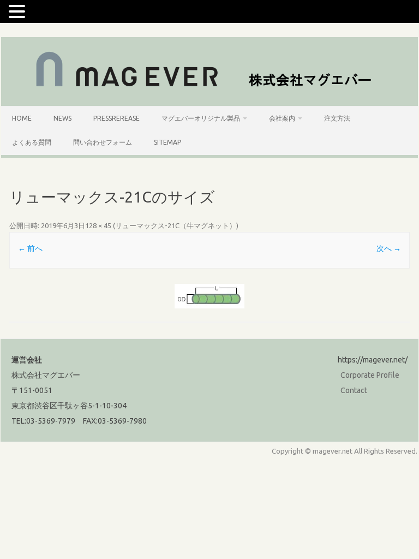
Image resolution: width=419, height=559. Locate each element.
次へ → (388, 248)
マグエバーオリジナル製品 (200, 118)
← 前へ (30, 248)
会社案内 (282, 118)
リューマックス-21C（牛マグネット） (175, 225)
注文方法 (337, 118)
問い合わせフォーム (102, 142)
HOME (22, 118)
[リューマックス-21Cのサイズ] (209, 296)
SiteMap (167, 142)
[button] (18, 11)
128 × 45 (98, 225)
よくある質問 (31, 142)
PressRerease (116, 118)
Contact (353, 390)
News (62, 118)
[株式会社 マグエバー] (209, 87)
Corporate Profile (369, 375)
